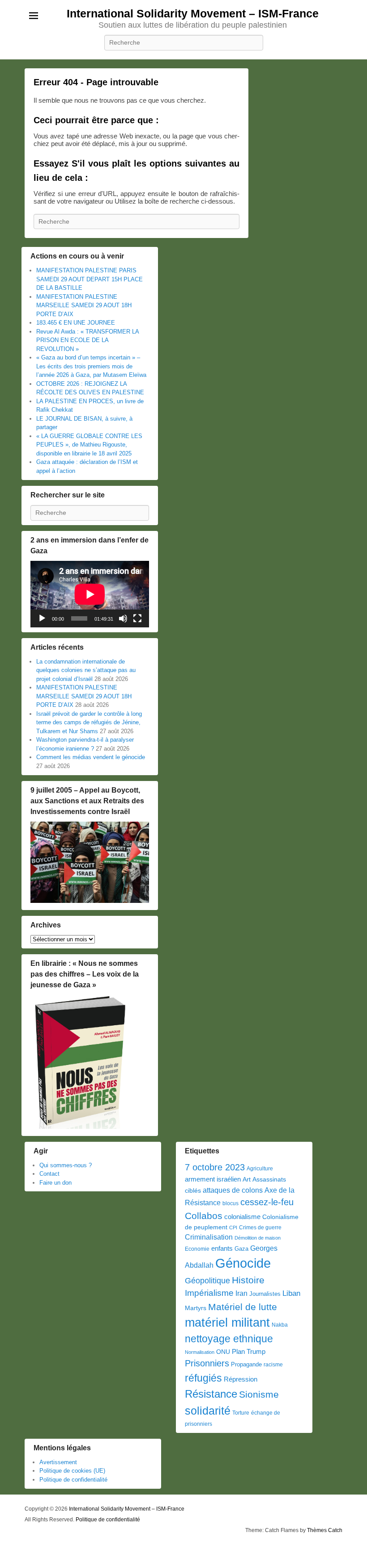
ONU (223, 1352)
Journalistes (265, 1293)
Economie (197, 1249)
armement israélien (213, 1179)
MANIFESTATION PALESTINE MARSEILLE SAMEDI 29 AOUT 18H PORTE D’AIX (84, 305)
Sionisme (259, 1394)
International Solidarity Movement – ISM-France (193, 13)
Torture (240, 1413)
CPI (233, 1227)
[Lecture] (42, 618)
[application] (89, 594)
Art (247, 1179)
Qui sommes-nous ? (65, 1165)
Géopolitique (207, 1280)
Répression (240, 1379)
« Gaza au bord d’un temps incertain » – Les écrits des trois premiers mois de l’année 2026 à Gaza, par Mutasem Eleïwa (91, 366)
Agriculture (260, 1168)
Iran (241, 1293)
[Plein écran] (137, 618)
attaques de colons (233, 1190)
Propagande (246, 1364)
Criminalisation (209, 1237)
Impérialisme (209, 1293)
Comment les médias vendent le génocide (90, 757)
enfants (222, 1248)
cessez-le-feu (267, 1202)
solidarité (207, 1410)
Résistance (211, 1394)
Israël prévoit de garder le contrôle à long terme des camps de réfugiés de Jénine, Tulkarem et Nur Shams (89, 722)
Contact (49, 1173)
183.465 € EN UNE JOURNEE (75, 322)
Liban (291, 1293)
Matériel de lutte (242, 1307)
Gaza (241, 1248)
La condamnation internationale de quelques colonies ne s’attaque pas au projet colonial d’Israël (86, 670)
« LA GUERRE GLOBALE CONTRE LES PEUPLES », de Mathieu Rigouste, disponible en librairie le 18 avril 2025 (89, 445)
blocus (230, 1203)
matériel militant (227, 1322)
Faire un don (55, 1182)
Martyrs (195, 1307)
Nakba (280, 1325)
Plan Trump (248, 1351)
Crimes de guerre (260, 1227)
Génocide (243, 1263)
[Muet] (123, 618)
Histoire (248, 1280)
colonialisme (242, 1216)
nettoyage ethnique (229, 1339)
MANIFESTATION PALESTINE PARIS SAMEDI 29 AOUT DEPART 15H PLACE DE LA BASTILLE (89, 279)
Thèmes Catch (324, 1530)
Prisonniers (207, 1363)
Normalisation (199, 1352)
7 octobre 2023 (215, 1167)
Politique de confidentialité (73, 1479)
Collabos (203, 1216)
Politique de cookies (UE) (72, 1470)
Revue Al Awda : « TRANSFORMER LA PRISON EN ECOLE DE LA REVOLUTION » (87, 340)
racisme (273, 1364)
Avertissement (58, 1462)
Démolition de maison (258, 1237)
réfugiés (203, 1378)
